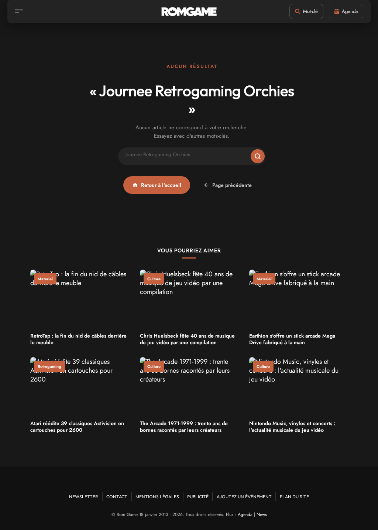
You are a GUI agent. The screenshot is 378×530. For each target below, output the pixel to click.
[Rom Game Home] (189, 11)
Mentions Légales (157, 496)
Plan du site (294, 496)
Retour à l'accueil (161, 185)
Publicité (198, 496)
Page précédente (232, 185)
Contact (116, 496)
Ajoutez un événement (244, 496)
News (262, 514)
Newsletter (83, 496)
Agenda (245, 514)
